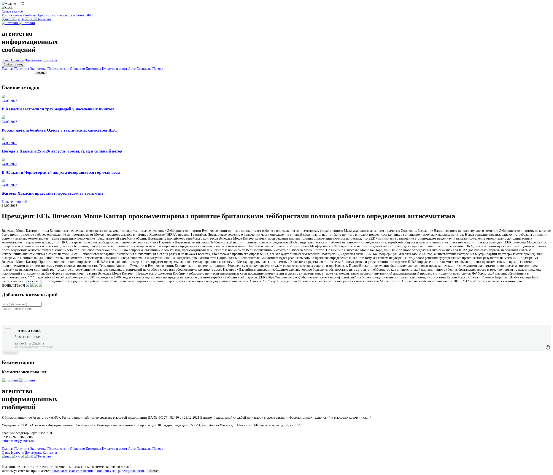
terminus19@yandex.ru (18, 441)
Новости (17, 60)
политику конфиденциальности (120, 471)
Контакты (50, 60)
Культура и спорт (114, 68)
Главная (7, 68)
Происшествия (58, 68)
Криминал (93, 68)
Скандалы (144, 68)
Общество (77, 68)
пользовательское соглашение (72, 471)
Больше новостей (14, 201)
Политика (21, 68)
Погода (157, 68)
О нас (6, 60)
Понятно (153, 471)
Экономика (38, 68)
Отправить (10, 353)
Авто (132, 68)
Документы (33, 60)
